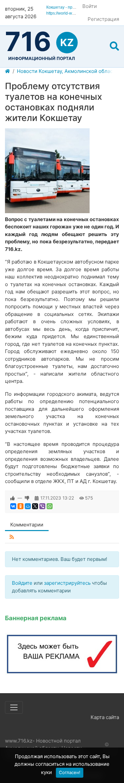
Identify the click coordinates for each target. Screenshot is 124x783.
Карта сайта (105, 717)
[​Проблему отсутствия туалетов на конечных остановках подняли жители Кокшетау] (47, 170)
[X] (35, 506)
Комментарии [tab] (26, 524)
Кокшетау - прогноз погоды (71, 7)
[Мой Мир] (28, 506)
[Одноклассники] (20, 506)
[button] (114, 46)
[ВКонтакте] (13, 506)
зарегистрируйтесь (67, 583)
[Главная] (7, 71)
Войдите (22, 583)
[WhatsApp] (50, 506)
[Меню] (14, 707)
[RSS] (12, 537)
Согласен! (69, 772)
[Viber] (42, 506)
